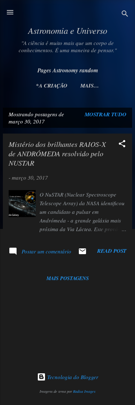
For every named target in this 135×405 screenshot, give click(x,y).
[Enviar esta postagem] (82, 253)
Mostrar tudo (105, 114)
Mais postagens (67, 278)
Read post (111, 251)
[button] (122, 144)
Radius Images (84, 391)
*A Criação (51, 85)
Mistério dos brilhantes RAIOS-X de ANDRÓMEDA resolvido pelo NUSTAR (57, 153)
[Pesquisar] (125, 15)
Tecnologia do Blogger (72, 377)
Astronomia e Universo (67, 30)
